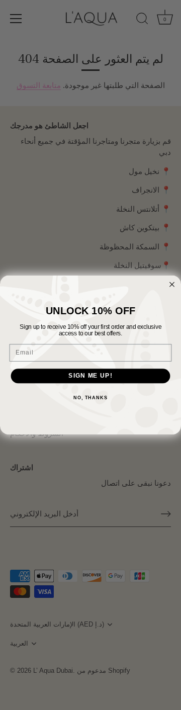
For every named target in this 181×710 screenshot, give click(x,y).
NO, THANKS (90, 397)
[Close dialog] (171, 284)
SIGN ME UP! (90, 376)
